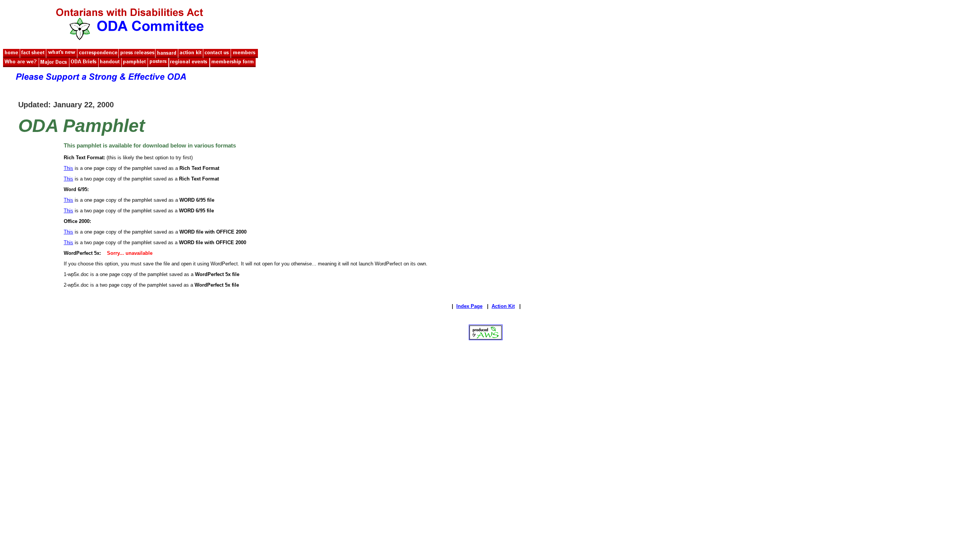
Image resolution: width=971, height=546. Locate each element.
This (68, 168)
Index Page (469, 306)
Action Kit (503, 306)
